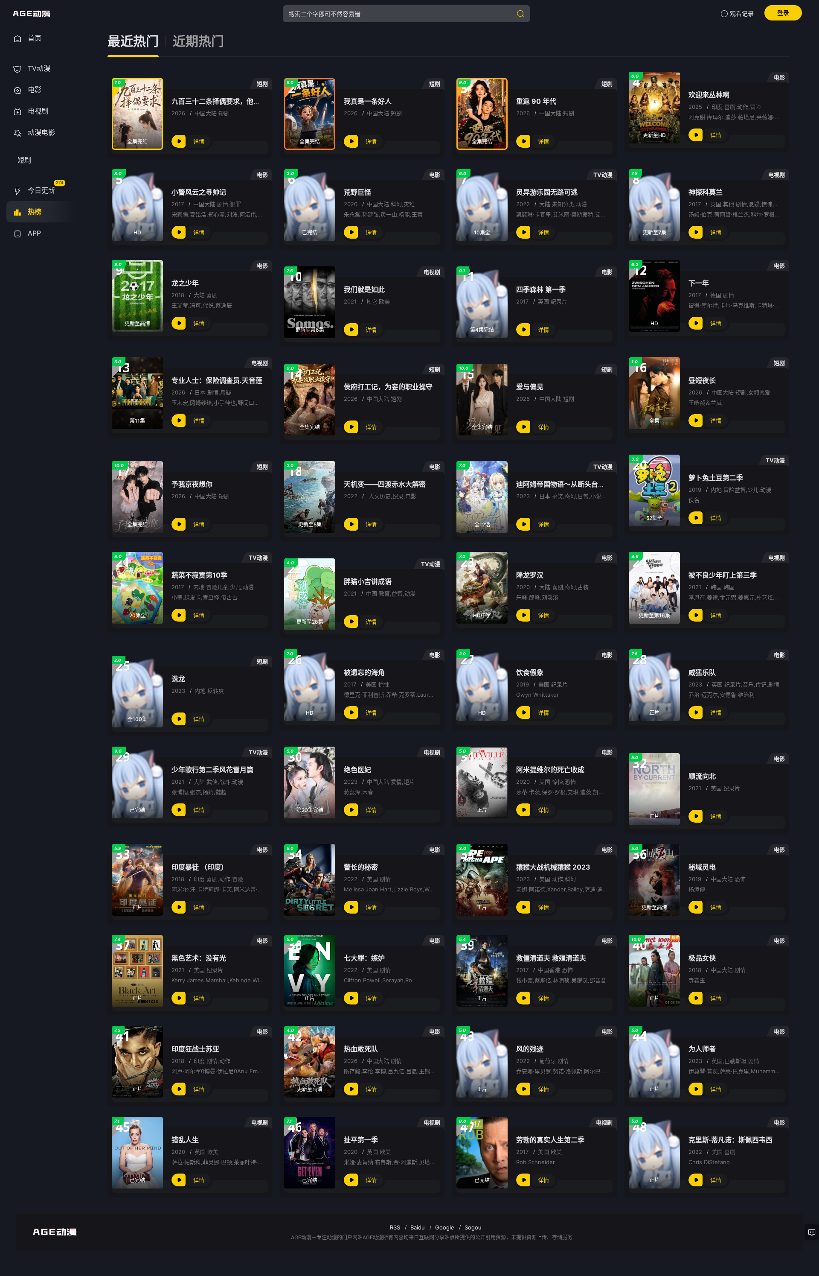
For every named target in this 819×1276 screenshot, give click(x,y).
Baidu (417, 1227)
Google (444, 1227)
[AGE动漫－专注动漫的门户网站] (31, 14)
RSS (395, 1227)
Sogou (473, 1227)
